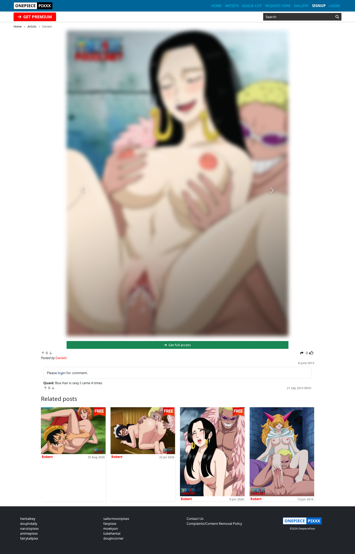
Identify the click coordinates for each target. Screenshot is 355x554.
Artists (232, 5)
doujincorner (113, 538)
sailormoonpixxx (116, 518)
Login (334, 5)
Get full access (179, 345)
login (62, 373)
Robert (47, 457)
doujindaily (28, 523)
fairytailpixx (29, 538)
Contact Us (195, 518)
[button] (83, 190)
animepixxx (29, 533)
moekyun (110, 528)
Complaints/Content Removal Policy (214, 523)
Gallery (301, 5)
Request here (278, 5)
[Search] (337, 17)
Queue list (252, 5)
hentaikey (27, 518)
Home (216, 5)
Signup (319, 5)
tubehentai (111, 533)
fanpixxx (109, 523)
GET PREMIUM (37, 17)
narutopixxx (29, 528)
